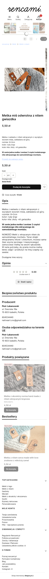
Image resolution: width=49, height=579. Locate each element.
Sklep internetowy (22, 576)
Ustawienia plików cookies (13, 546)
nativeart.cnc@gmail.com (14, 320)
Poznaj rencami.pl (9, 556)
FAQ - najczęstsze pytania (13, 525)
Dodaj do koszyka (21, 187)
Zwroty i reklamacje (10, 540)
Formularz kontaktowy (11, 559)
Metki (14, 44)
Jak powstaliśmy (9, 564)
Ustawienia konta (9, 517)
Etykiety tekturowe (9, 501)
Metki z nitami (24, 44)
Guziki (4, 499)
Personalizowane (9, 504)
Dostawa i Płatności (10, 543)
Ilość (4, 171)
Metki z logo (7, 486)
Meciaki (5, 494)
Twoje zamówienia (9, 515)
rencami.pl (5, 44)
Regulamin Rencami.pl (11, 535)
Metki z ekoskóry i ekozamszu (14, 496)
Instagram (6, 569)
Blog (4, 561)
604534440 (7, 317)
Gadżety (5, 491)
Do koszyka (11, 410)
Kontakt (5, 566)
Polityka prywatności (10, 538)
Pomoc (5, 522)
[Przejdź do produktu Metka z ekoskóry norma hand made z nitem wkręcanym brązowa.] (24, 378)
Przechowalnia (8, 520)
